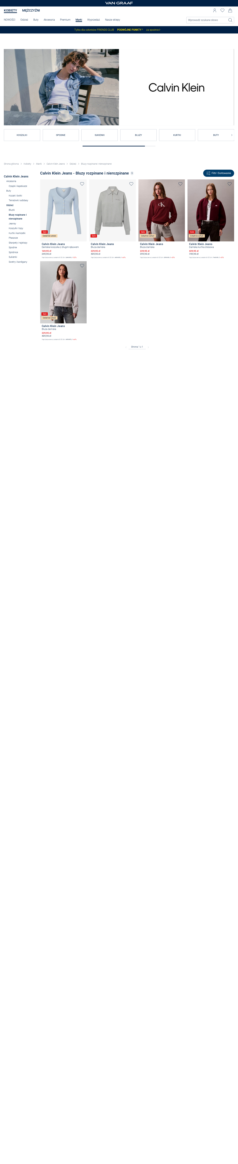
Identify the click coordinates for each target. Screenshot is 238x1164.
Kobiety (10, 10)
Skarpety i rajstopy (18, 242)
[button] (215, 10)
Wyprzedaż (93, 19)
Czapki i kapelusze (18, 186)
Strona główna (11, 164)
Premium (65, 19)
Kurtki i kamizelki (17, 233)
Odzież (24, 19)
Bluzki (12, 210)
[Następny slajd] (231, 135)
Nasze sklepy (112, 19)
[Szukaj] (230, 20)
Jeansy (12, 223)
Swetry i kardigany (18, 262)
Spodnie (13, 247)
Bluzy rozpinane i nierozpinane (96, 164)
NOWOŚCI (9, 19)
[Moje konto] (215, 10)
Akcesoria (49, 19)
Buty (36, 19)
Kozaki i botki (15, 195)
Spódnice (13, 252)
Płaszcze (13, 238)
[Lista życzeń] (222, 10)
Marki (79, 19)
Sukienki (13, 257)
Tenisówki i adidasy (18, 200)
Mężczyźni (31, 10)
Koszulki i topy (16, 228)
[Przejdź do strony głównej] (119, 3)
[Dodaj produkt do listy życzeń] (82, 183)
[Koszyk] (230, 10)
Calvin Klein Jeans (56, 164)
